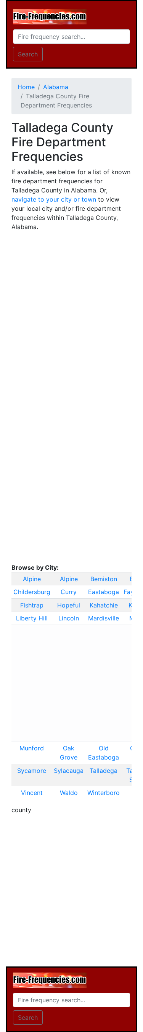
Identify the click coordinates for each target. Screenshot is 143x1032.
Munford (31, 748)
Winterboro (103, 792)
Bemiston (103, 579)
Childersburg (31, 592)
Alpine (32, 579)
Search (28, 54)
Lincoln (68, 618)
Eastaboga (103, 592)
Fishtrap (31, 605)
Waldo (69, 792)
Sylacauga (69, 770)
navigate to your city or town (53, 199)
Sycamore (31, 770)
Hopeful (68, 605)
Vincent (32, 792)
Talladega (103, 770)
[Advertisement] (71, 308)
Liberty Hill (32, 618)
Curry (69, 592)
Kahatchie (104, 605)
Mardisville (103, 618)
